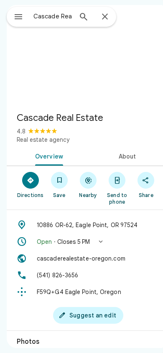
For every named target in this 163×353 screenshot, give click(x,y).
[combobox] (52, 16)
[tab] (47, 156)
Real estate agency (43, 139)
